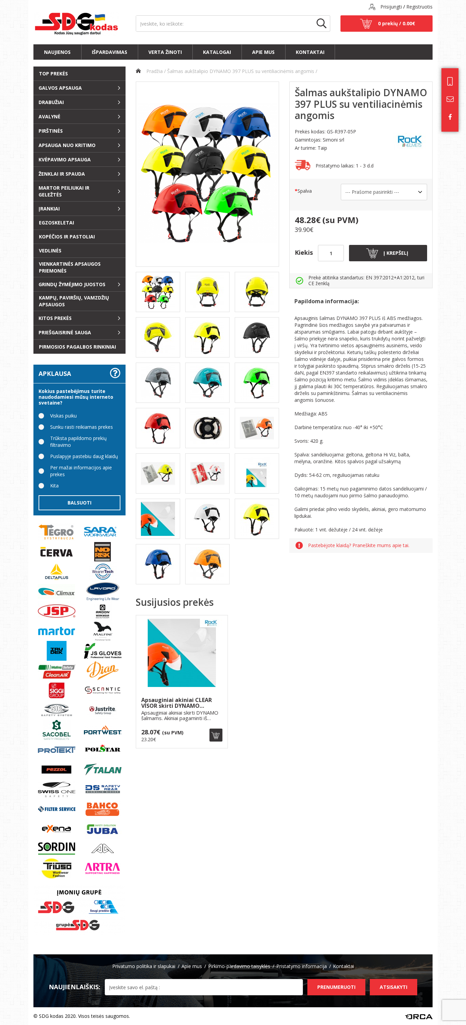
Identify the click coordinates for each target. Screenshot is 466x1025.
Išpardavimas (109, 52)
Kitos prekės (55, 318)
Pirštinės (51, 131)
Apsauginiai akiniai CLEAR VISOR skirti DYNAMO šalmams (176, 703)
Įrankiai (49, 208)
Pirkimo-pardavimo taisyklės (239, 966)
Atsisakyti (393, 987)
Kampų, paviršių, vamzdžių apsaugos (74, 301)
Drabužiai (51, 102)
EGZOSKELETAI (56, 222)
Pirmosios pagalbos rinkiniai (77, 346)
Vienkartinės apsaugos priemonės (70, 267)
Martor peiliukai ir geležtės (64, 191)
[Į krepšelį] (215, 735)
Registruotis (419, 6)
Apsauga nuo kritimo (67, 145)
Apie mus (263, 52)
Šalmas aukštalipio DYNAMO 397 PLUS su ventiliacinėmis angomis (240, 71)
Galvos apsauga (60, 88)
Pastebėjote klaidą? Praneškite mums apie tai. (358, 545)
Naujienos (57, 52)
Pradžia (154, 71)
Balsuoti (79, 502)
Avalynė (49, 116)
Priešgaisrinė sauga (65, 332)
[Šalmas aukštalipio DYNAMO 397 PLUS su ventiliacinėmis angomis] (207, 174)
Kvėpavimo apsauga (65, 159)
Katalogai (217, 52)
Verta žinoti (165, 52)
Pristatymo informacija (301, 966)
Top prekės (53, 73)
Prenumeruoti (336, 987)
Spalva (304, 191)
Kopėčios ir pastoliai (67, 236)
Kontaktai (310, 52)
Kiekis (304, 252)
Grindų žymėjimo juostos (72, 284)
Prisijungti (391, 6)
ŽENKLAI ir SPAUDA (62, 174)
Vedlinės (50, 250)
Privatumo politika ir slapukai (143, 966)
